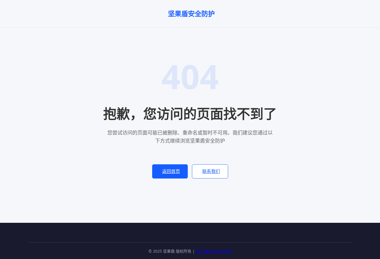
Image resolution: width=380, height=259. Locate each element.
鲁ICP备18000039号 (213, 251)
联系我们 (211, 171)
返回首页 (171, 171)
